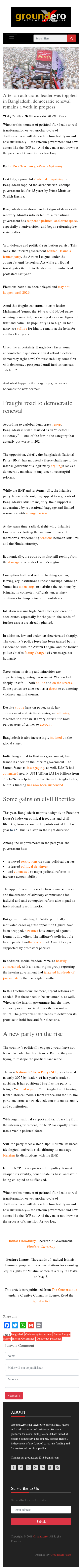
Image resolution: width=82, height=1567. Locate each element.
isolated (56, 737)
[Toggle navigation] (11, 38)
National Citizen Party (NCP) (37, 1072)
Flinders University (49, 166)
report (57, 424)
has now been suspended (45, 785)
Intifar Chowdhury (21, 166)
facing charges (35, 652)
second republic (27, 1089)
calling (22, 328)
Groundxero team (61, 1554)
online (40, 682)
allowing (63, 713)
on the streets (62, 682)
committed (11, 773)
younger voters (37, 513)
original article (41, 1301)
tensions (46, 537)
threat (53, 688)
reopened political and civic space (52, 220)
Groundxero (40, 1536)
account (46, 724)
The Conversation (64, 1289)
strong (19, 707)
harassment (37, 942)
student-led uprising (49, 179)
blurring (9, 1155)
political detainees (34, 866)
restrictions (29, 861)
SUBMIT (14, 1395)
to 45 (14, 830)
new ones (31, 930)
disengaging (35, 767)
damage (14, 562)
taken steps (27, 586)
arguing (56, 465)
